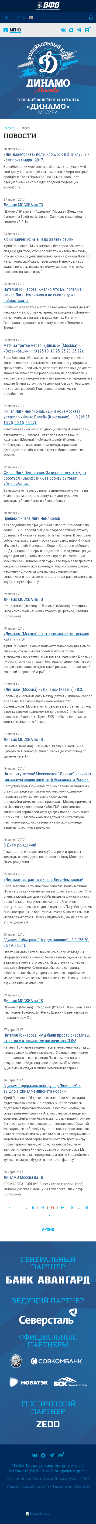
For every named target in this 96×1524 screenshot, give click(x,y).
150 (86, 1207)
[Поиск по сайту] (18, 17)
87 (42, 1207)
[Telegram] (79, 30)
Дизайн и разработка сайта (29, 1486)
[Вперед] (48, 1216)
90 (72, 1207)
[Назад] (11, 1208)
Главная (8, 128)
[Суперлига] (48, 6)
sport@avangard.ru (74, 1471)
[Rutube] (88, 30)
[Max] (71, 30)
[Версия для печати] (24, 17)
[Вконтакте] (63, 30)
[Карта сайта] (12, 17)
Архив (48, 1229)
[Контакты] (6, 17)
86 (32, 1207)
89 (62, 1207)
